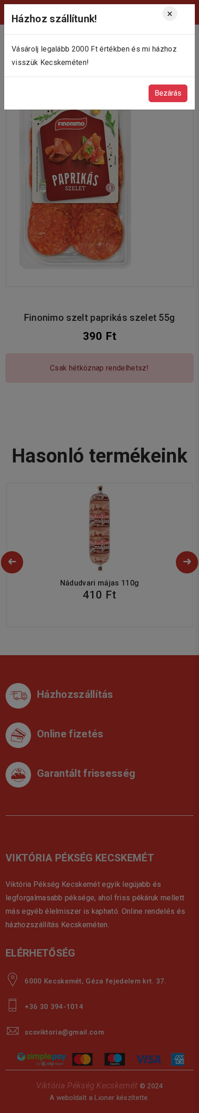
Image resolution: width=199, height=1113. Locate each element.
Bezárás (168, 93)
